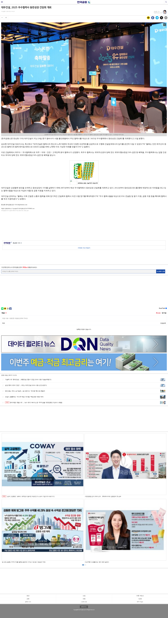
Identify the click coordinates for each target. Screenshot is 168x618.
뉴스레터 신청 (161, 271)
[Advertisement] (84, 225)
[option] (84, 498)
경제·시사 (28, 601)
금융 (28, 598)
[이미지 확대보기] (164, 24)
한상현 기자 (17, 243)
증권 (28, 595)
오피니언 (84, 601)
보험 (84, 598)
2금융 (140, 598)
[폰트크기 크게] (6, 17)
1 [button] (83, 564)
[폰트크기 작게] (2, 17)
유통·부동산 (140, 595)
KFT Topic (140, 601)
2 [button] (85, 564)
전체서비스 (84, 606)
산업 (84, 595)
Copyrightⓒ (76, 609)
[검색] (166, 2)
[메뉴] (2, 2)
